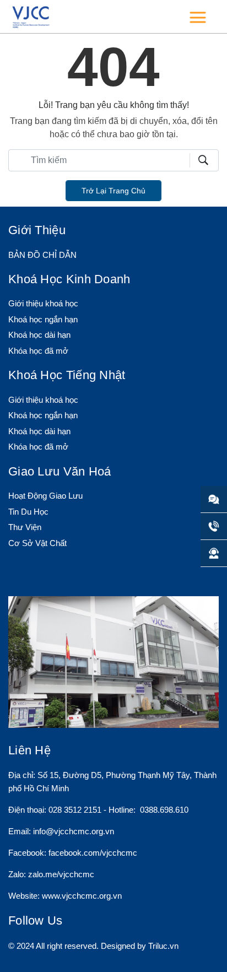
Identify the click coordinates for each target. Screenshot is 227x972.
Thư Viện (24, 527)
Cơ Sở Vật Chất (37, 543)
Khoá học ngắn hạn (43, 319)
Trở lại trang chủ (113, 190)
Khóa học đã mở (38, 350)
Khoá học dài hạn (39, 334)
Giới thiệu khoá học (43, 303)
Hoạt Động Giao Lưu (45, 495)
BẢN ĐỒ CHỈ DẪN (42, 255)
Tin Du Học (28, 511)
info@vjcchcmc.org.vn (73, 831)
